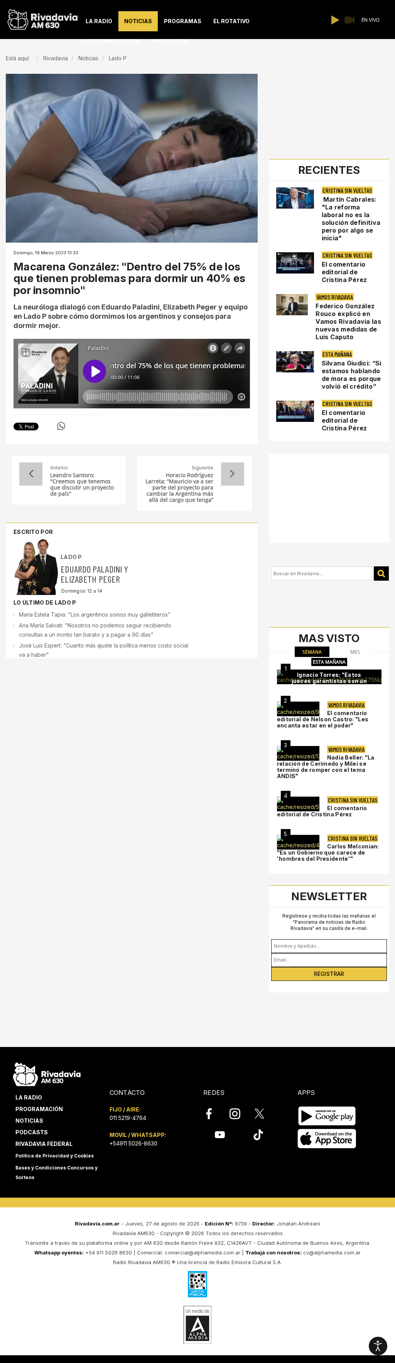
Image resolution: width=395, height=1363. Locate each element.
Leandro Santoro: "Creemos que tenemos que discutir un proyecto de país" (82, 484)
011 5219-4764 (128, 1118)
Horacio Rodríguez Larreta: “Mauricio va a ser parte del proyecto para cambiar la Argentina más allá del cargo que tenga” (179, 487)
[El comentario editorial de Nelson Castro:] (298, 709)
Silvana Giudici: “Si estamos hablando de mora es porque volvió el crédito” (351, 374)
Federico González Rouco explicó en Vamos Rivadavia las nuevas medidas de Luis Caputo (348, 321)
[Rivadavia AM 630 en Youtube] (219, 1134)
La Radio (28, 1097)
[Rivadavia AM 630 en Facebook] (213, 1114)
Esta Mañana (337, 354)
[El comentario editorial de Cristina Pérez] (298, 804)
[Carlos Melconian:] (298, 842)
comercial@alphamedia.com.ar (202, 1252)
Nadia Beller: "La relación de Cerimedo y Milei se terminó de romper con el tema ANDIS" (326, 766)
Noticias (29, 1120)
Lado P (71, 557)
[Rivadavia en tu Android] (326, 1116)
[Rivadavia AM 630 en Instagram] (239, 1114)
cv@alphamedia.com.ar (332, 1252)
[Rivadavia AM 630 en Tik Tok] (258, 1134)
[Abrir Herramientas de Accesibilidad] (378, 1346)
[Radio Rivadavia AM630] (42, 17)
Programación (39, 1109)
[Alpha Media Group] (197, 1325)
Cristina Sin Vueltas (347, 190)
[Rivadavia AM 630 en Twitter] (265, 1113)
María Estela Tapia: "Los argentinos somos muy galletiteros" (94, 614)
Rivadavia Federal (44, 1143)
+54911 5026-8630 (133, 1143)
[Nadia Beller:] (298, 753)
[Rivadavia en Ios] (326, 1138)
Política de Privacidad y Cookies (54, 1156)
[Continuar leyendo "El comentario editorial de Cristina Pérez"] (295, 263)
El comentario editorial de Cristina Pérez (344, 272)
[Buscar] (381, 573)
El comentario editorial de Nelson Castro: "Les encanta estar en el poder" (323, 719)
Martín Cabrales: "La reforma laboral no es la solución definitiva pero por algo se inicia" (351, 218)
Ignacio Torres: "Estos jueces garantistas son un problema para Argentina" (329, 680)
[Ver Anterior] (30, 474)
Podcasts (31, 1132)
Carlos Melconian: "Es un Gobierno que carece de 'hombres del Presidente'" (328, 852)
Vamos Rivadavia (334, 297)
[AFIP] (197, 1284)
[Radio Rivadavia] (47, 1073)
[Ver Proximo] (232, 474)
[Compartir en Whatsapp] (61, 426)
